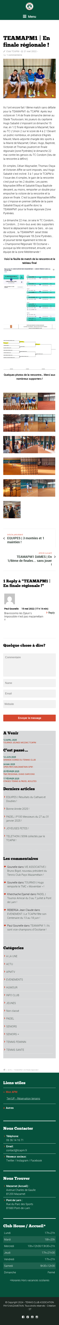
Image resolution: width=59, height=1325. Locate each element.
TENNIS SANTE (15, 1050)
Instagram (22, 1160)
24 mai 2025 (9, 764)
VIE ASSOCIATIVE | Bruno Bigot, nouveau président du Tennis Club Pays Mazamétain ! (27, 871)
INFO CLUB (12, 995)
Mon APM (11, 1092)
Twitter (10, 1160)
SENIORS (11, 1026)
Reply (51, 612)
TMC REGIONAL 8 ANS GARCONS (19, 774)
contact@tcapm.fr (16, 1150)
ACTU (9, 964)
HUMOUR (11, 987)
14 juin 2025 (9, 756)
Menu (31, 16)
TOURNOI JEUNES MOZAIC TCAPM (19, 742)
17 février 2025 (11, 778)
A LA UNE (11, 956)
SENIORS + (12, 1034)
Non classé (12, 1011)
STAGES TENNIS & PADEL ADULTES (20, 781)
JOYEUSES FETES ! (17, 828)
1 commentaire (14, 54)
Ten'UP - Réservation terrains (23, 1098)
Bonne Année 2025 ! (17, 809)
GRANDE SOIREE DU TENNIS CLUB (19, 760)
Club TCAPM (12, 51)
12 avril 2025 (10, 739)
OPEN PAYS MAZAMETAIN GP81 (18, 767)
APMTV (10, 972)
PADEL (10, 1018)
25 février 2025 (11, 771)
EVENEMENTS (14, 979)
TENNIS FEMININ (16, 1042)
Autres (10, 1108)
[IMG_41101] (29, 78)
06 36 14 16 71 (15, 1140)
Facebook (36, 1160)
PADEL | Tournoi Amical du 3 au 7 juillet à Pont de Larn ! (29, 898)
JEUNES (11, 1003)
